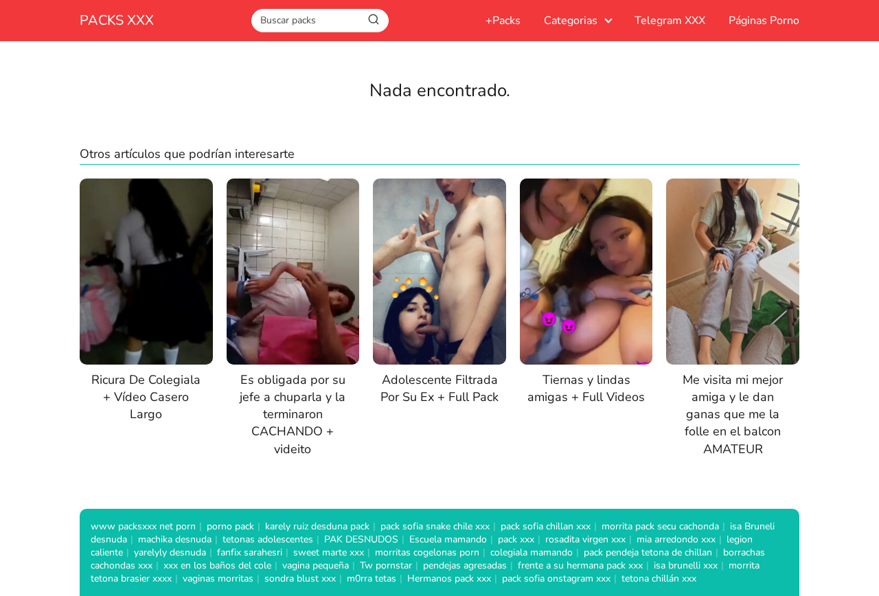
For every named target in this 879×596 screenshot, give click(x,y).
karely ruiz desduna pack (317, 526)
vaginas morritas (218, 578)
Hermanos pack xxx (449, 578)
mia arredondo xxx (676, 539)
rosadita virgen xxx (585, 539)
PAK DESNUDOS (361, 539)
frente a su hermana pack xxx (580, 565)
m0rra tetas (371, 578)
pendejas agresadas (465, 565)
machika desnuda (175, 539)
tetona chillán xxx (658, 578)
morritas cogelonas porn (427, 552)
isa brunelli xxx (686, 565)
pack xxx (516, 539)
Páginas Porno (764, 20)
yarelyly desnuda (170, 552)
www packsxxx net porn (143, 526)
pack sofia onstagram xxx (556, 578)
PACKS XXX (117, 20)
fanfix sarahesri (249, 552)
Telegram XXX (670, 20)
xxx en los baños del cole (217, 565)
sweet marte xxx (328, 552)
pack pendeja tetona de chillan (648, 552)
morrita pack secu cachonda (660, 526)
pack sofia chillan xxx (546, 526)
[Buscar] (373, 20)
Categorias (570, 20)
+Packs (503, 20)
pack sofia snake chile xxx (435, 526)
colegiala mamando (531, 552)
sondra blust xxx (300, 578)
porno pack (230, 526)
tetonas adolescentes (267, 539)
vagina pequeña (315, 565)
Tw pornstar (386, 565)
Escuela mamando (448, 539)
